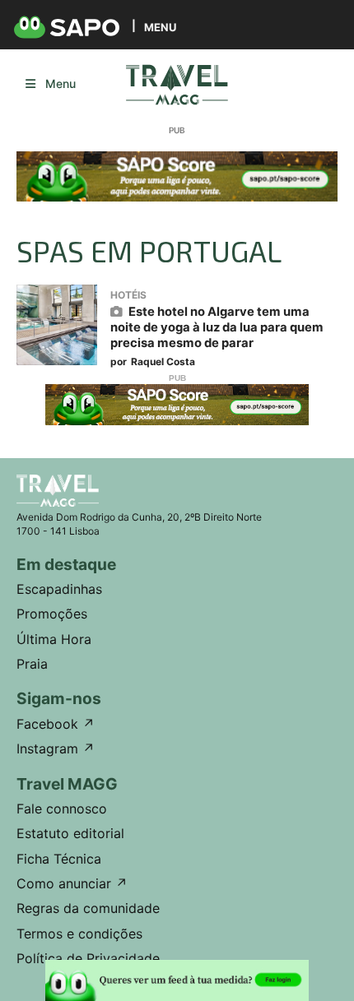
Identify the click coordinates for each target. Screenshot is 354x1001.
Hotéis (128, 295)
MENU (160, 27)
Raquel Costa (163, 361)
